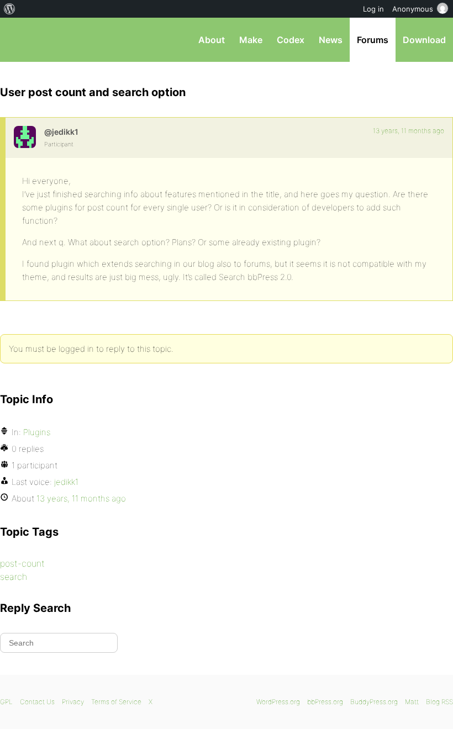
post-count (22, 563)
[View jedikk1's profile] (25, 137)
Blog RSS (439, 702)
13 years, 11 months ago (408, 130)
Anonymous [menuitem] (412, 8)
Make (250, 39)
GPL (6, 702)
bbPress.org (18, 40)
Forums (372, 39)
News (331, 39)
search (13, 576)
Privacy (73, 702)
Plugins (36, 432)
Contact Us (37, 702)
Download (424, 39)
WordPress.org (278, 702)
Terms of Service (116, 702)
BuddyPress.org (374, 702)
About (211, 39)
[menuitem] (9, 9)
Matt (412, 702)
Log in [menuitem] (373, 8)
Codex (290, 39)
